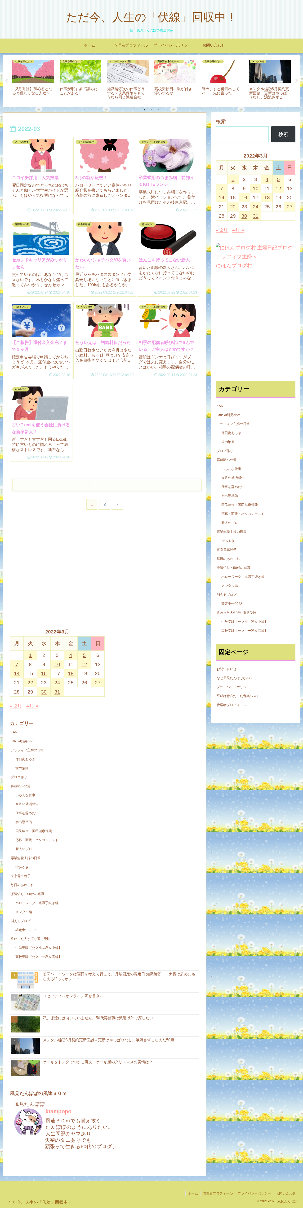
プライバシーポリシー (233, 687)
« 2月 (16, 705)
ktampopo (58, 1111)
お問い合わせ (226, 669)
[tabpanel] (33, 80)
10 (57, 664)
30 (44, 691)
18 (71, 673)
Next (296, 81)
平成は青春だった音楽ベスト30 (240, 696)
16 (44, 673)
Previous (6, 81)
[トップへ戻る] (296, 1201)
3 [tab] (158, 109)
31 (57, 691)
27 (98, 682)
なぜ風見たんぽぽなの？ (235, 678)
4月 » (32, 705)
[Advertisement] (104, 576)
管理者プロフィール (231, 705)
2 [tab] (151, 109)
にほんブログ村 (234, 265)
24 (57, 682)
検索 (221, 121)
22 (30, 682)
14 (17, 673)
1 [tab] (144, 109)
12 (84, 664)
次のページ (107, 484)
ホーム (193, 1193)
